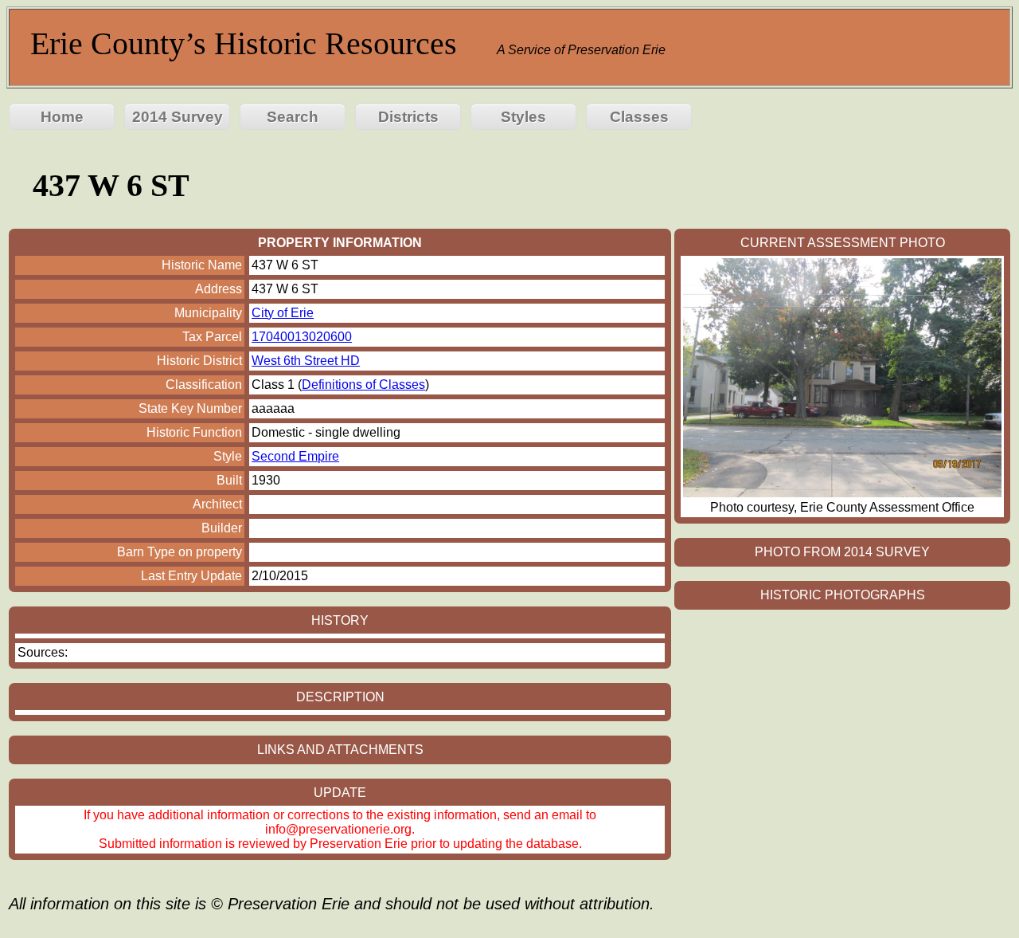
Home (62, 116)
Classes (639, 116)
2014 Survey (177, 116)
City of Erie (283, 313)
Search (292, 116)
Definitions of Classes (363, 384)
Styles (523, 116)
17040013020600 (302, 336)
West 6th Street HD (306, 360)
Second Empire (295, 456)
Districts (408, 116)
